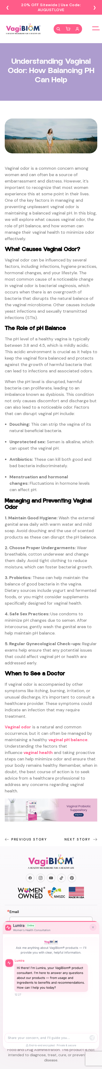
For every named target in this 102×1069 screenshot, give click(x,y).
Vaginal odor (18, 727)
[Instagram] (40, 878)
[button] (68, 29)
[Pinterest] (72, 878)
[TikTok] (61, 878)
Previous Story (29, 839)
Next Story (78, 839)
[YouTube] (51, 878)
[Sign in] (77, 29)
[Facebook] (30, 878)
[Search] (58, 29)
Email (14, 912)
